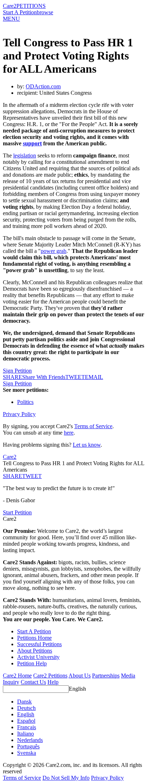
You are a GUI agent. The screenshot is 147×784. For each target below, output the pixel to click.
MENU (11, 19)
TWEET (75, 377)
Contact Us (33, 682)
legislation (24, 155)
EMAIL (94, 377)
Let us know (87, 445)
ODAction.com (43, 86)
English (77, 689)
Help (53, 682)
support (32, 143)
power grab (53, 251)
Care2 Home (17, 676)
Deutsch (26, 708)
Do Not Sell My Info (66, 778)
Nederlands (30, 740)
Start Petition (17, 512)
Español (26, 721)
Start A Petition (20, 12)
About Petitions (34, 651)
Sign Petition (17, 371)
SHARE (12, 476)
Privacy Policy (19, 414)
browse (45, 12)
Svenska (26, 753)
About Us (80, 676)
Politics (25, 402)
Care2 (9, 6)
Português (28, 746)
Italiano (25, 734)
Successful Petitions (39, 644)
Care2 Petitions (50, 676)
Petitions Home (34, 638)
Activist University (38, 657)
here (69, 433)
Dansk (24, 702)
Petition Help (32, 663)
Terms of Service (93, 426)
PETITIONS (31, 6)
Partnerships (106, 676)
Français (26, 727)
